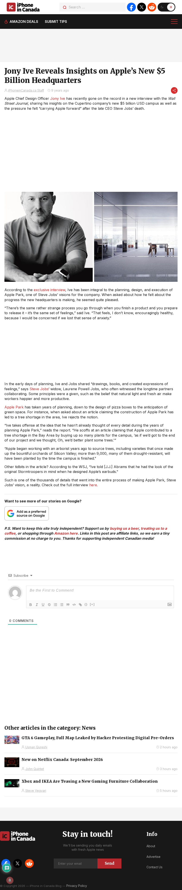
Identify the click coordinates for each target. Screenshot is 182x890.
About (150, 846)
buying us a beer (124, 528)
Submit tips (56, 21)
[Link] (80, 604)
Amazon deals (24, 21)
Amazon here (66, 533)
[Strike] (49, 604)
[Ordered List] (55, 604)
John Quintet (34, 769)
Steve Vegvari (35, 790)
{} (86, 604)
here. (93, 485)
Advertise (153, 857)
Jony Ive (57, 98)
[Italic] (37, 604)
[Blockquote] (68, 604)
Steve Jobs (39, 389)
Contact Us (154, 867)
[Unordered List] (62, 604)
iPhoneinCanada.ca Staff (26, 90)
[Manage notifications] (9, 880)
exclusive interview (49, 290)
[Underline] (43, 604)
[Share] (174, 90)
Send (109, 863)
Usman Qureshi (36, 747)
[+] (92, 604)
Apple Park (14, 407)
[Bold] (31, 604)
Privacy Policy (76, 886)
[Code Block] (74, 604)
